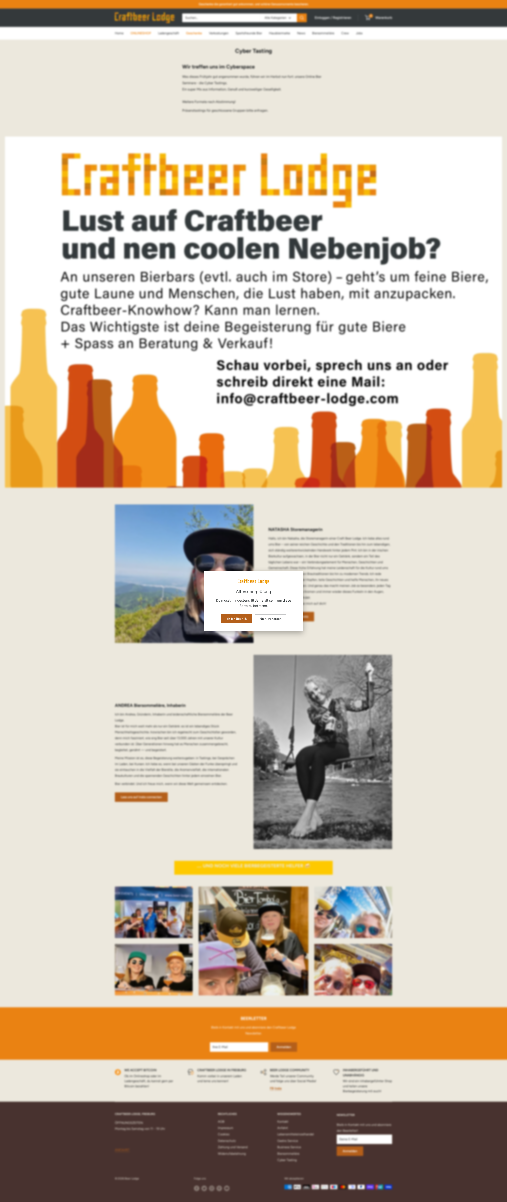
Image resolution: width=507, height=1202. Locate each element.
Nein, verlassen (270, 619)
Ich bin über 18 (236, 619)
